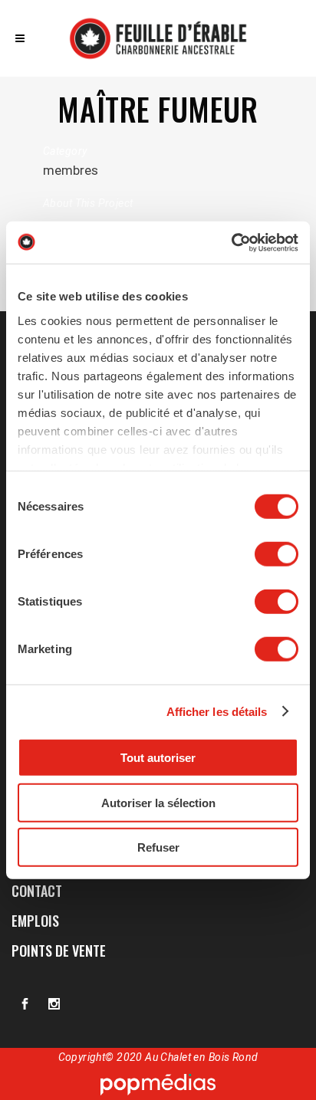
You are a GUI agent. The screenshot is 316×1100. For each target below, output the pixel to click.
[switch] (276, 554)
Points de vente (59, 950)
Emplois (35, 920)
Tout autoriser (158, 757)
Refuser (158, 847)
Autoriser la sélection (158, 802)
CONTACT (37, 890)
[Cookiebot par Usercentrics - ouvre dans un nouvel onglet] (231, 242)
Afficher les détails (217, 710)
